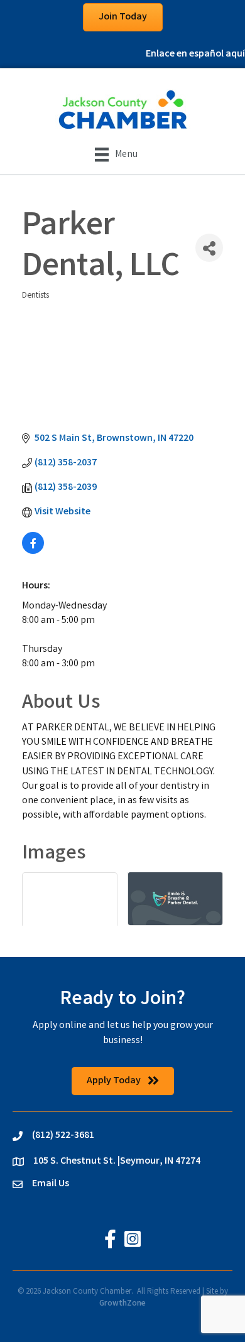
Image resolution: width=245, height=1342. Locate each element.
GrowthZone (122, 1304)
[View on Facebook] (33, 551)
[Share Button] (209, 248)
